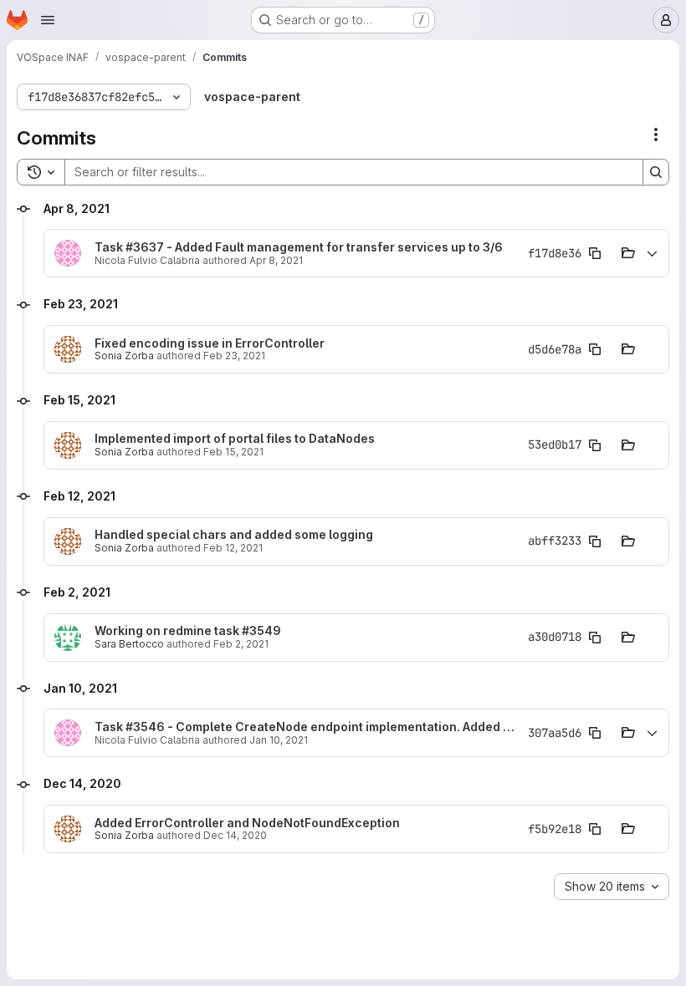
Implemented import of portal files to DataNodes (235, 438)
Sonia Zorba (124, 355)
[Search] (655, 172)
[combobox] (611, 886)
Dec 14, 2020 (235, 835)
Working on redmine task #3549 (188, 631)
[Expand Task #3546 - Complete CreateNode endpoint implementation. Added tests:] (652, 733)
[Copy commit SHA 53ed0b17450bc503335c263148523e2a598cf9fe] (595, 445)
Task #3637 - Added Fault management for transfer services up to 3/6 (299, 247)
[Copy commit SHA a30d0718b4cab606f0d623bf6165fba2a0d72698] (595, 638)
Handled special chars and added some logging (234, 534)
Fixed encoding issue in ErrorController (210, 343)
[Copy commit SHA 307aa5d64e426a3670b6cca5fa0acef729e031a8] (595, 733)
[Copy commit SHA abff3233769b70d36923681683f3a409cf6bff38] (595, 541)
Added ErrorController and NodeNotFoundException (247, 823)
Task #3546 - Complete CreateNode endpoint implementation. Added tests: (306, 727)
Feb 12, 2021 (233, 547)
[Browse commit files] (628, 253)
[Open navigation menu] (47, 20)
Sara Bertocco (129, 644)
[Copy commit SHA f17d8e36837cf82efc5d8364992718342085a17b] (595, 253)
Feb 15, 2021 (233, 451)
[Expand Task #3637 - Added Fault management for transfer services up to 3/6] (652, 253)
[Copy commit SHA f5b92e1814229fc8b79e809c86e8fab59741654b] (595, 829)
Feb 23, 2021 (234, 355)
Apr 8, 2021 (276, 260)
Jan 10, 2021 (278, 740)
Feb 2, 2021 (241, 644)
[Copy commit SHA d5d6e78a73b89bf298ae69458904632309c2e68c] (595, 349)
